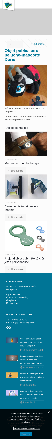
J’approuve (26, 434)
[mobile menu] (48, 4)
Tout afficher (39, 44)
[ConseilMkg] (8, 4)
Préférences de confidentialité (27, 428)
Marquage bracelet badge (22, 163)
